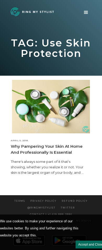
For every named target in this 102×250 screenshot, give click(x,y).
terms (19, 200)
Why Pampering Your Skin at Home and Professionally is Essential (47, 149)
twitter (68, 207)
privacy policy (43, 200)
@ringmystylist (41, 207)
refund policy (75, 200)
